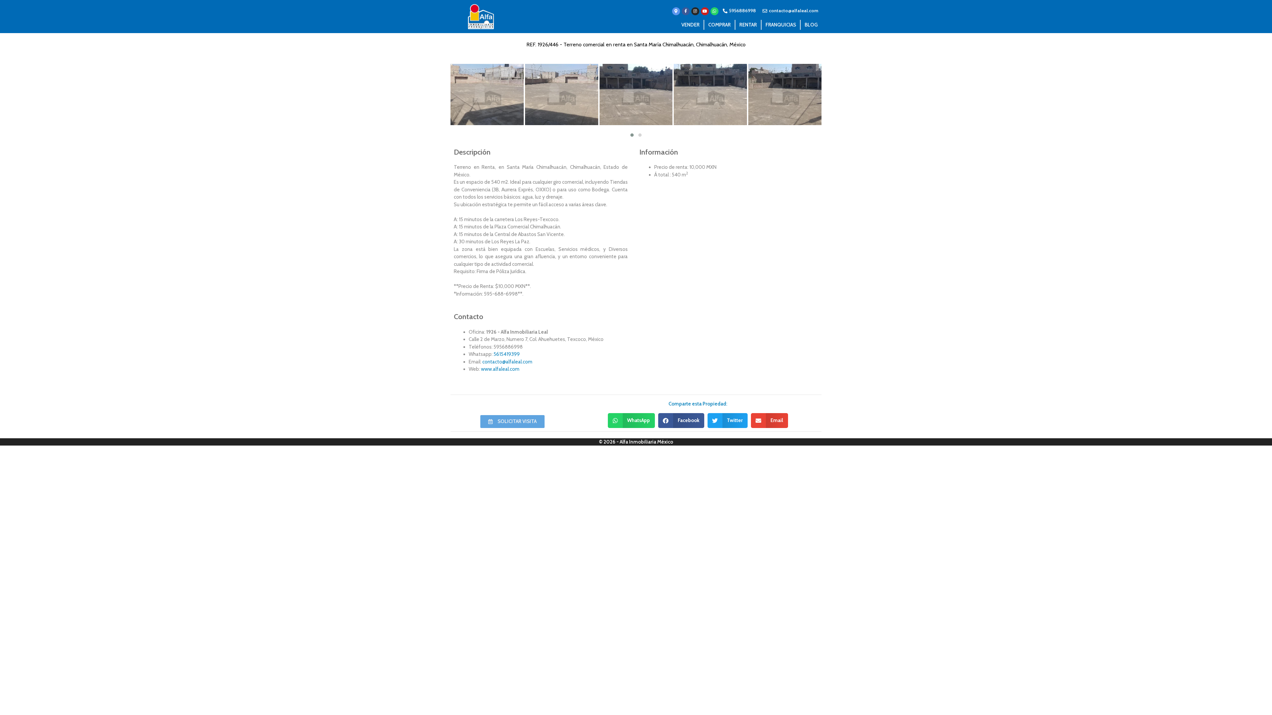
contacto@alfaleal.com (507, 362)
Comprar (719, 25)
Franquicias (781, 25)
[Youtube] (705, 11)
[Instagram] (695, 11)
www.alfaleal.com (500, 369)
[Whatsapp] (714, 11)
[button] (631, 420)
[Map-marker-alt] (676, 11)
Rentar (748, 25)
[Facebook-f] (686, 11)
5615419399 (507, 354)
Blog (811, 25)
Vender (690, 25)
